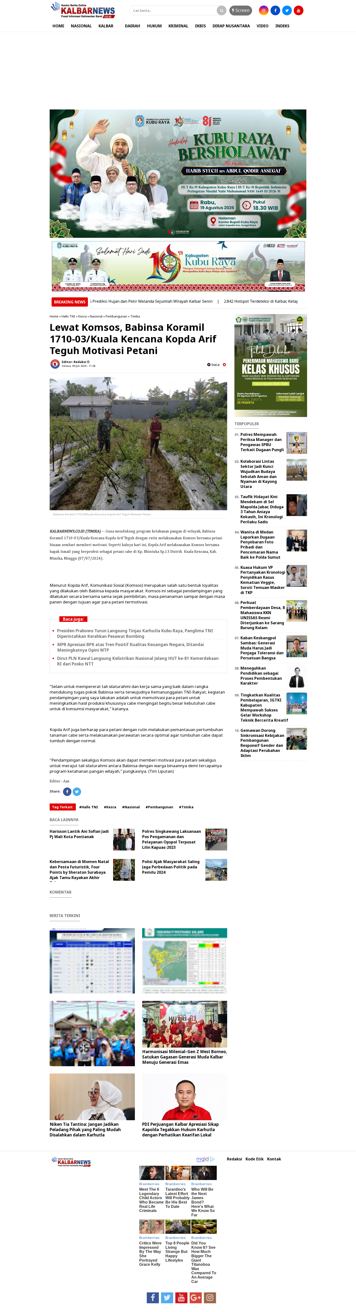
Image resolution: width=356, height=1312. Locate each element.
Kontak (274, 1159)
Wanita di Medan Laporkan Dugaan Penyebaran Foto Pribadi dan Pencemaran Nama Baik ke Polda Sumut (260, 544)
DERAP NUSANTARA (231, 26)
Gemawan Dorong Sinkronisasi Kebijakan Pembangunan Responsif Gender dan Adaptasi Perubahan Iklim (262, 743)
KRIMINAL (178, 26)
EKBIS (200, 26)
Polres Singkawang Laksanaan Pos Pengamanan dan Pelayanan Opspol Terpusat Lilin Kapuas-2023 (171, 839)
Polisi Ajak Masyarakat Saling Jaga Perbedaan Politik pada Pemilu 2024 (171, 867)
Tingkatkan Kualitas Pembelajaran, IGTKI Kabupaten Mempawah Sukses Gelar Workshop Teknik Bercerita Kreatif (264, 707)
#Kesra (110, 807)
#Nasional (131, 807)
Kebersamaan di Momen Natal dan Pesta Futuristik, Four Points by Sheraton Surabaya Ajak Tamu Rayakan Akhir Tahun (79, 872)
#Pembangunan (159, 807)
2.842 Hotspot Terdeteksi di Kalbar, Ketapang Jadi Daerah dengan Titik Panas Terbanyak (271, 301)
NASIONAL (81, 26)
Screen (241, 10)
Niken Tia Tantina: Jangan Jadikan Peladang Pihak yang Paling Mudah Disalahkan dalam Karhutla (85, 1129)
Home (54, 316)
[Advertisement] (178, 68)
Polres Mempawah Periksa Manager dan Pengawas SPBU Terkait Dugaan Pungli (262, 442)
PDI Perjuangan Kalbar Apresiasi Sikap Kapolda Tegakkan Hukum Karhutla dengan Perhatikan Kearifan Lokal (180, 1129)
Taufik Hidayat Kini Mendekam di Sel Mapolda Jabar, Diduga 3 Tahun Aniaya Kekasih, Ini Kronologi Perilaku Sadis (262, 509)
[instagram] (264, 10)
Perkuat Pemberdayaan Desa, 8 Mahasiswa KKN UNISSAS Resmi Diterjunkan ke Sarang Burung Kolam (262, 615)
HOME (58, 26)
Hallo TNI (68, 316)
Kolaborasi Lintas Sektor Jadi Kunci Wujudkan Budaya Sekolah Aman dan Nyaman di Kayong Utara (258, 474)
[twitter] (287, 10)
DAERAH (132, 26)
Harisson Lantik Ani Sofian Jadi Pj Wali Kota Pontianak (79, 834)
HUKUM (154, 26)
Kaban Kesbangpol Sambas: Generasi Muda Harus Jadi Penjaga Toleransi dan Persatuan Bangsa (262, 648)
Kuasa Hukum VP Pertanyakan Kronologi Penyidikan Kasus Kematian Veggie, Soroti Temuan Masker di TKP (262, 580)
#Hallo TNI (88, 807)
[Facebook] (67, 791)
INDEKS (282, 26)
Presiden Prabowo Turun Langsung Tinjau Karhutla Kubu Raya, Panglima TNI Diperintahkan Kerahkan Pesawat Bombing (135, 633)
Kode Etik (255, 1159)
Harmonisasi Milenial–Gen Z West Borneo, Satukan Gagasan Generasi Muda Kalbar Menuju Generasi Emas (184, 1057)
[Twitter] (77, 791)
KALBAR (106, 26)
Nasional (96, 316)
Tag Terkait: (62, 807)
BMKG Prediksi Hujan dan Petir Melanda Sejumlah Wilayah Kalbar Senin (113, 301)
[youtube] (298, 10)
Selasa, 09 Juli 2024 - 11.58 (78, 366)
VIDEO (263, 26)
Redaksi (234, 1159)
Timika (135, 316)
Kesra (82, 316)
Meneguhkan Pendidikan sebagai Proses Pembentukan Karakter (261, 675)
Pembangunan (116, 316)
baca (214, 365)
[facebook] (275, 10)
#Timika (186, 807)
